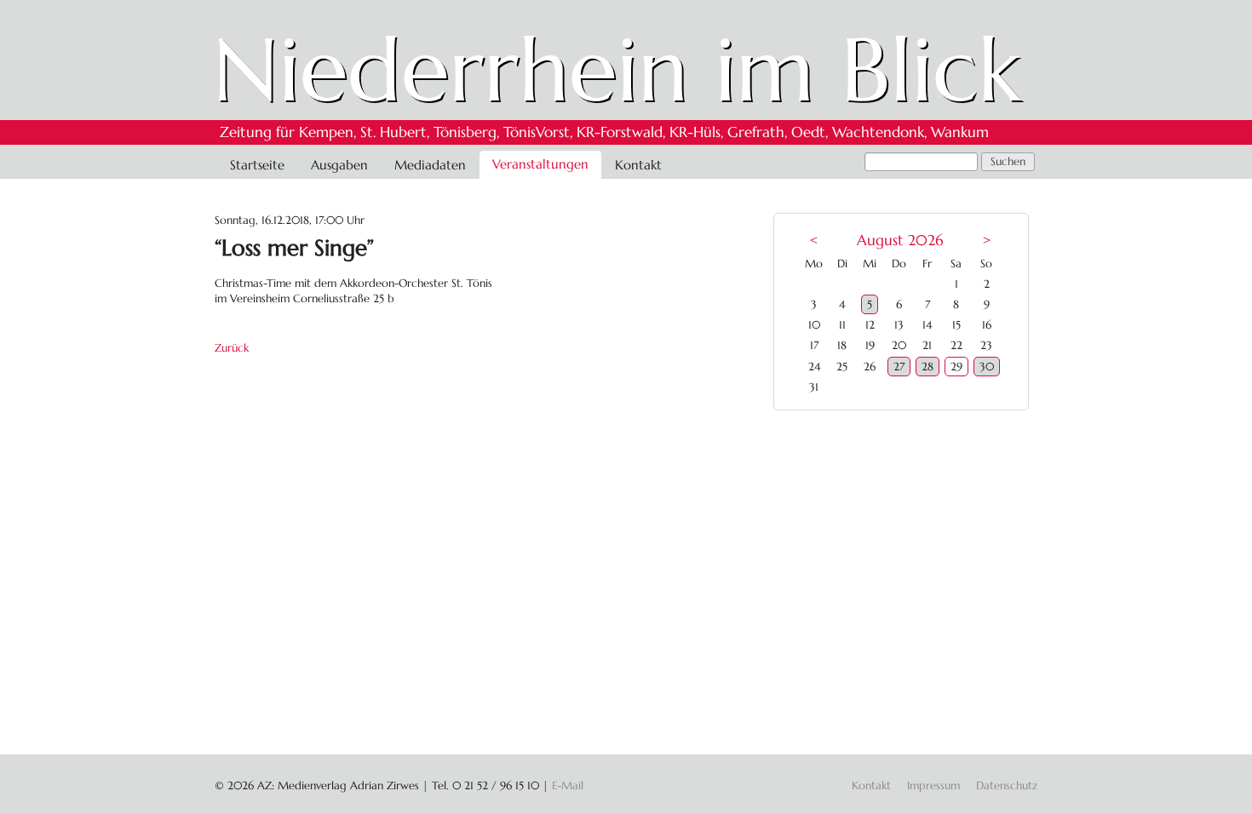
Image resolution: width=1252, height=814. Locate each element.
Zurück (232, 348)
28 (927, 366)
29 (956, 366)
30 (986, 366)
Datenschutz (1006, 785)
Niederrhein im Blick (617, 69)
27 (899, 366)
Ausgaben (339, 165)
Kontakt (638, 165)
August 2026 (900, 240)
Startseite (257, 165)
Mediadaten (430, 165)
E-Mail (567, 785)
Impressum (933, 785)
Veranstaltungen (540, 164)
